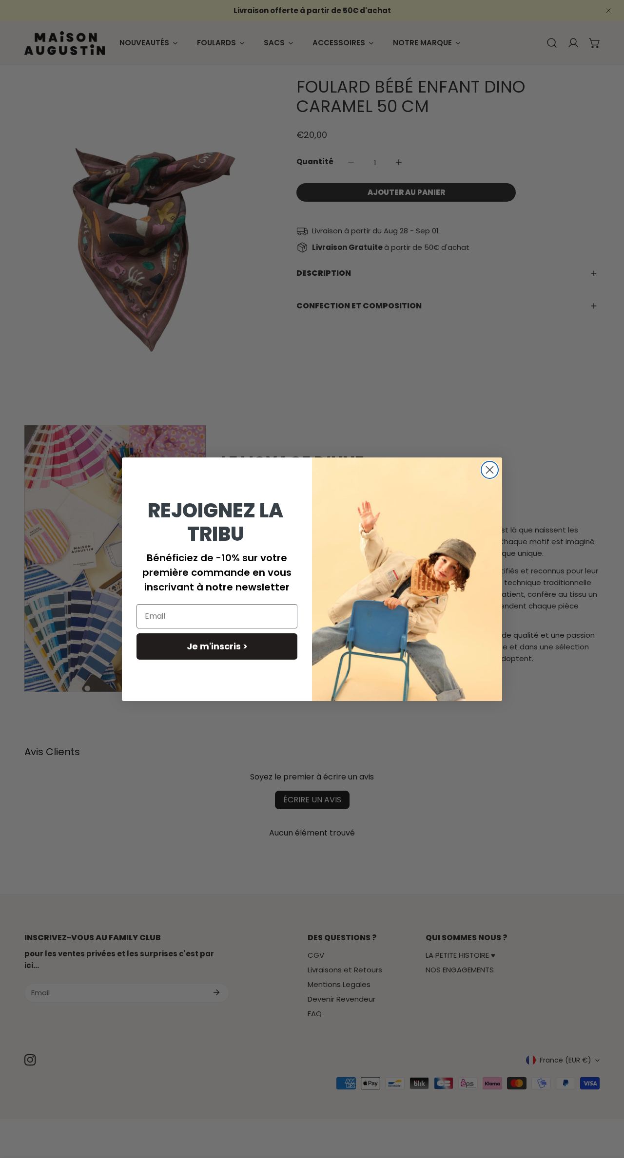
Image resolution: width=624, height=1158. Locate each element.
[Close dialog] (489, 469)
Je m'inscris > (217, 646)
